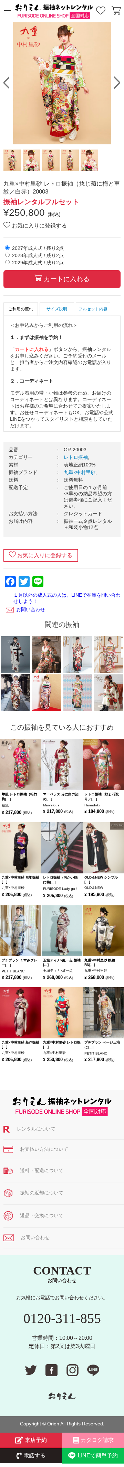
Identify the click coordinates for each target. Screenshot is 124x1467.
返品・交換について (41, 1215)
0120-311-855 (62, 1318)
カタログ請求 (97, 1440)
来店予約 (36, 1440)
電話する (34, 1455)
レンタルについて (36, 1129)
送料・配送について (41, 1170)
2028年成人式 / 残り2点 (38, 255)
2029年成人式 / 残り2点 (38, 262)
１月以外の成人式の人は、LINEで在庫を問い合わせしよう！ (67, 598)
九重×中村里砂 (79, 472)
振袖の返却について (41, 1192)
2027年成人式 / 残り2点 (38, 248)
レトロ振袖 (76, 457)
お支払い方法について (44, 1149)
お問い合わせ (30, 609)
